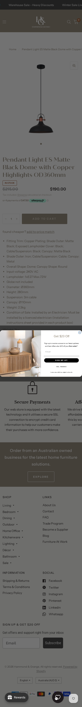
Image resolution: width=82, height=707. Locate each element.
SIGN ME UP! (61, 360)
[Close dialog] (79, 332)
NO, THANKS (61, 366)
